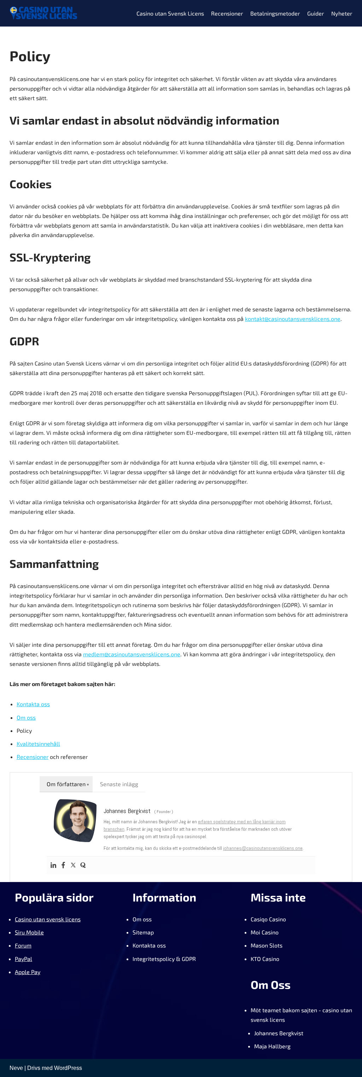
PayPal (23, 958)
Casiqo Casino (268, 919)
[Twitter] (73, 865)
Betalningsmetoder (275, 13)
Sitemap (143, 932)
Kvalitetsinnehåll (38, 743)
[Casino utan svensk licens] (44, 13)
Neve (16, 1068)
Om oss (26, 717)
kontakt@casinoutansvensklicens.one (292, 318)
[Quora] (83, 865)
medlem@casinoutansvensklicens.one (131, 654)
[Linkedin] (53, 865)
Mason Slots (266, 945)
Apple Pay (27, 971)
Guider (315, 13)
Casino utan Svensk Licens (170, 13)
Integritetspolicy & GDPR (164, 958)
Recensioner (227, 13)
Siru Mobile (29, 932)
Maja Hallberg (272, 1046)
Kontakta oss (33, 704)
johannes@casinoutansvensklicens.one (263, 848)
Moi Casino (265, 932)
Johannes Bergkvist (278, 1033)
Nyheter (341, 13)
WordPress (68, 1068)
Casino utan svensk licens (48, 919)
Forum (23, 945)
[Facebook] (63, 865)
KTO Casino (265, 958)
